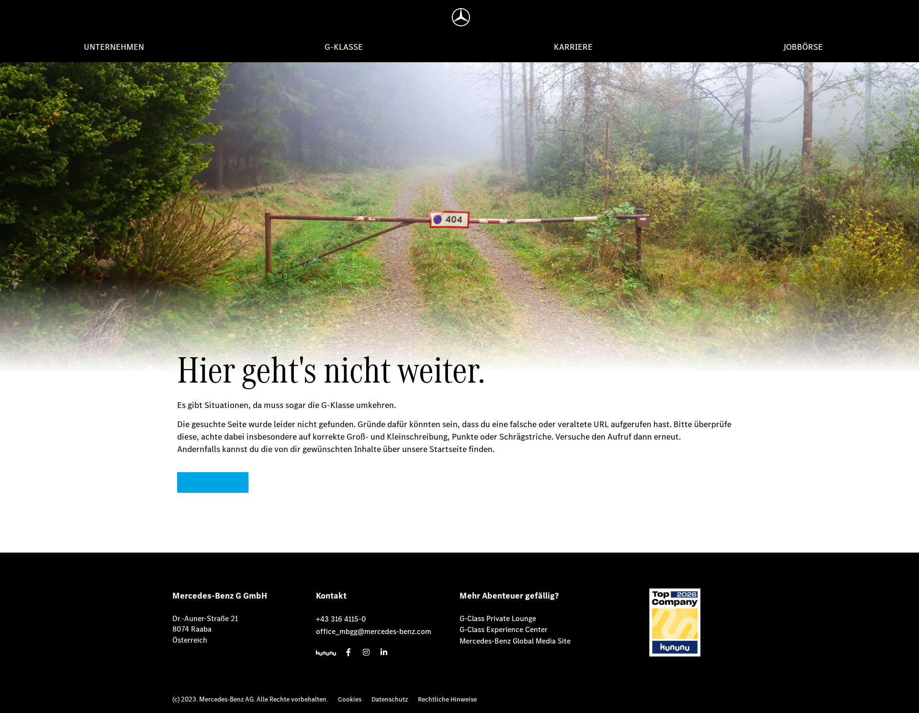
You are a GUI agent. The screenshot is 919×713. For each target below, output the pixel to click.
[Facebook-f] (348, 652)
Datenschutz (389, 699)
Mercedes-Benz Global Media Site (515, 641)
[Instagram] (366, 652)
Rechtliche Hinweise (447, 699)
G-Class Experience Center (504, 629)
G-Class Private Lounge (498, 618)
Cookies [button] (349, 699)
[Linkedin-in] (384, 652)
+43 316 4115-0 (341, 619)
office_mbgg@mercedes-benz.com (373, 631)
